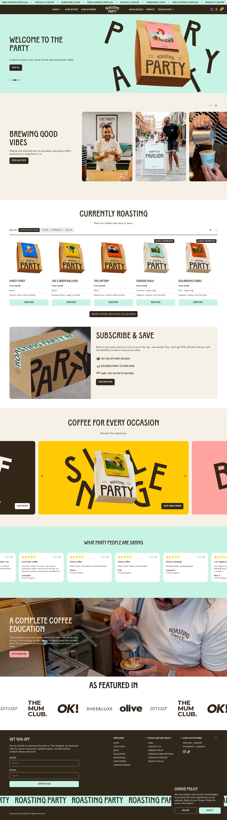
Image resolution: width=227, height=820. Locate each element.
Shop (57, 9)
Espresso (57, 230)
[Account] (216, 9)
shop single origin (172, 506)
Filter (45, 230)
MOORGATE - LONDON (194, 746)
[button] (11, 80)
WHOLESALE (119, 757)
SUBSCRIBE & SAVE (70, 2)
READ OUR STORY (19, 160)
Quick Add (29, 302)
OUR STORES (88, 9)
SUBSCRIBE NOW (105, 382)
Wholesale (136, 9)
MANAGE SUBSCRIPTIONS (161, 754)
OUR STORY (119, 746)
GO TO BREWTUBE (19, 65)
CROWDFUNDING (121, 765)
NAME (12, 757)
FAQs (150, 743)
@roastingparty (184, 751)
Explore (130, 738)
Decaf (69, 230)
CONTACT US (154, 746)
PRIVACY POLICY (156, 761)
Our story (71, 9)
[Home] (112, 9)
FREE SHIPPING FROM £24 (15, 2)
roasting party (52, 801)
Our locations (200, 738)
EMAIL (12, 770)
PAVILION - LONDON (192, 743)
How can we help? (165, 738)
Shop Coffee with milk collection (113, 314)
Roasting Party (17, 814)
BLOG (116, 750)
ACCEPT (210, 810)
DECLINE (185, 810)
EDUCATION (119, 754)
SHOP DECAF (22, 506)
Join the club (44, 784)
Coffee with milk (29, 230)
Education (166, 9)
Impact (150, 9)
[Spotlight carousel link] (107, 146)
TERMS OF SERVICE (157, 757)
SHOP (116, 743)
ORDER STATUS (155, 750)
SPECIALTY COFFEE (44, 2)
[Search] (211, 9)
